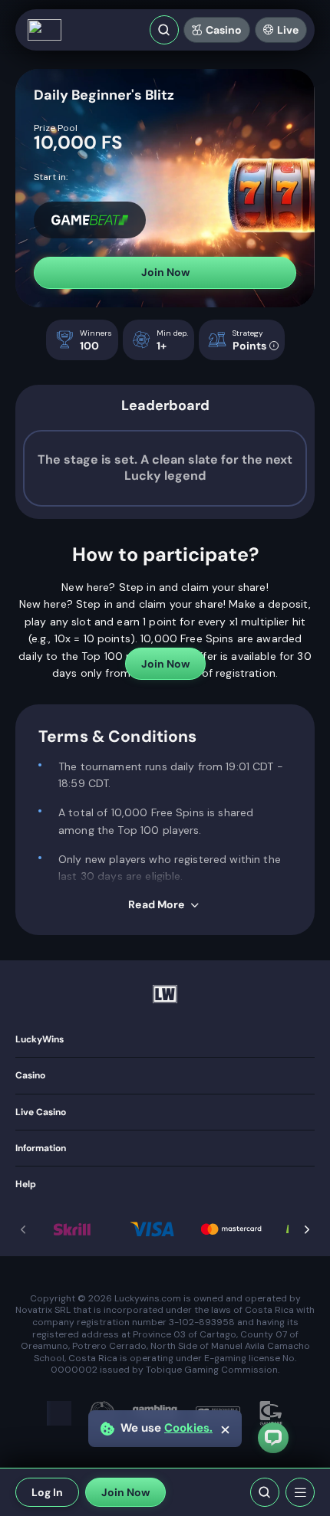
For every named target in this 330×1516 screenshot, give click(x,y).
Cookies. (188, 1428)
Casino (224, 30)
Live (288, 30)
